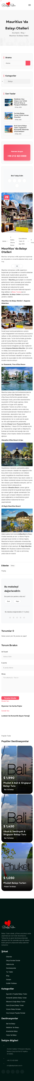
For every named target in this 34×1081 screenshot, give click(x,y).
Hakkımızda (10, 964)
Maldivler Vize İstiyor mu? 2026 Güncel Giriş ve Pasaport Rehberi (20, 102)
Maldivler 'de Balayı (12, 1027)
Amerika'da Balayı (12, 1031)
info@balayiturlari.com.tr (14, 1065)
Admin (4, 241)
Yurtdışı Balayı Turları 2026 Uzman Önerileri (21, 115)
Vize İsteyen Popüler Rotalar (15, 1013)
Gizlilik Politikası (11, 983)
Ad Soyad (4, 652)
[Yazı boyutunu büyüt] (21, 266)
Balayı (10, 81)
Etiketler (9, 957)
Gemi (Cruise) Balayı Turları (15, 1005)
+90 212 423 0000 (17, 156)
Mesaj (3, 674)
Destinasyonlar (11, 968)
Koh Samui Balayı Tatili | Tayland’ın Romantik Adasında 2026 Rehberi (21, 128)
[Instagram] (15, 181)
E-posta (4, 663)
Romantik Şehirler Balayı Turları (16, 998)
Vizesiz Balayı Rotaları (13, 1009)
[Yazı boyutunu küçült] (13, 266)
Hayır (17, 601)
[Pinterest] (24, 181)
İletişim (8, 979)
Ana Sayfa (15, 33)
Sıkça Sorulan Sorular (13, 960)
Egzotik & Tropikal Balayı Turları (16, 994)
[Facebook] (19, 181)
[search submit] (28, 63)
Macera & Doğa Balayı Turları (15, 1002)
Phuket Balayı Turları (14, 883)
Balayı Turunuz (16, 292)
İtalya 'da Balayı (11, 1035)
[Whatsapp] (10, 181)
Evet (8, 601)
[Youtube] (17, 186)
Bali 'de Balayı (10, 1024)
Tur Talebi (9, 972)
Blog (22, 33)
